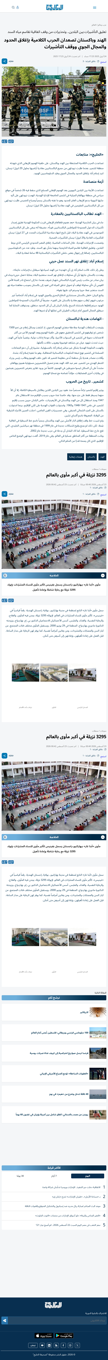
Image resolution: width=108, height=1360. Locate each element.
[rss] (56, 1345)
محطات (95, 469)
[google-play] (64, 1336)
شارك (11, 61)
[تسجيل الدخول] (15, 7)
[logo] (55, 7)
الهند (102, 456)
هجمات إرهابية (75, 456)
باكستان (91, 456)
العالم (94, 25)
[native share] (4, 61)
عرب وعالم (102, 25)
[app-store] (43, 1336)
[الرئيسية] (54, 1306)
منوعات (103, 469)
